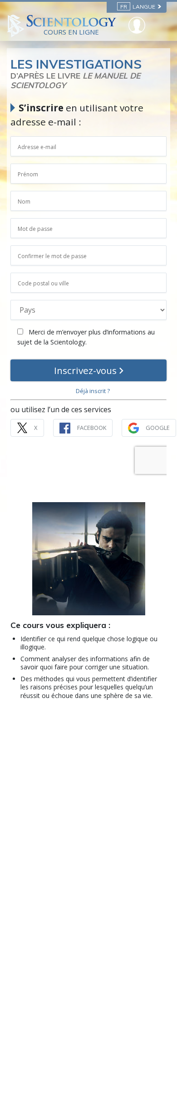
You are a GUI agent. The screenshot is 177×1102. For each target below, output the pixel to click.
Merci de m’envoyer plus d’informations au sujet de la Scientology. (86, 337)
